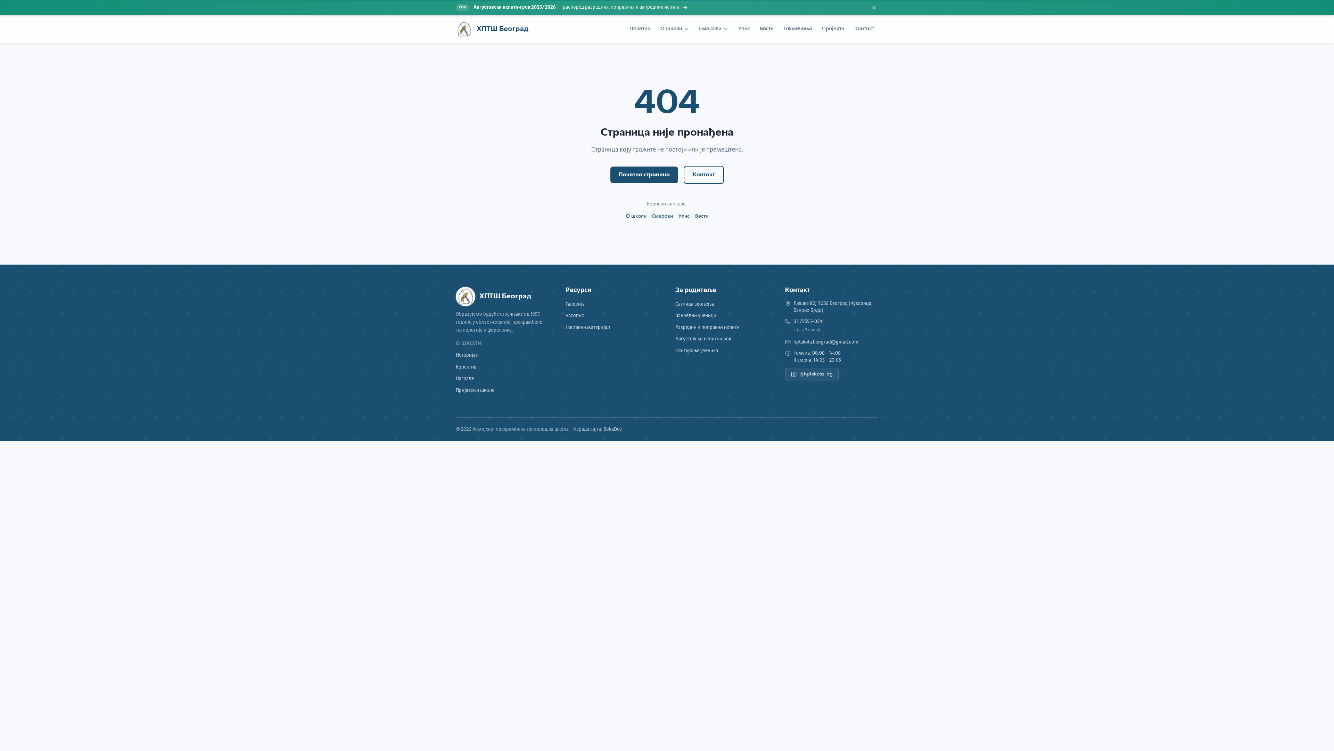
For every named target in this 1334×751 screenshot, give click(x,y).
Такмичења (797, 29)
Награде (465, 378)
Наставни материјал (588, 327)
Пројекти (833, 29)
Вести (767, 29)
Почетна (640, 29)
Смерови (710, 29)
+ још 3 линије (807, 330)
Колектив (466, 367)
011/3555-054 (807, 321)
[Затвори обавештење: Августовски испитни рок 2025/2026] (874, 7)
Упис (744, 29)
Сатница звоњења (694, 304)
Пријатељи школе (475, 390)
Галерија (575, 304)
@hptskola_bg (816, 374)
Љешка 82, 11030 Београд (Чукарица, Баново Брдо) (832, 307)
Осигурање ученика (696, 350)
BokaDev (612, 429)
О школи (671, 29)
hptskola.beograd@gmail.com (825, 342)
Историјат (467, 355)
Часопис (575, 315)
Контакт (864, 29)
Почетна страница (644, 175)
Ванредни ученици (695, 315)
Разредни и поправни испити (707, 327)
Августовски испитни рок (703, 339)
